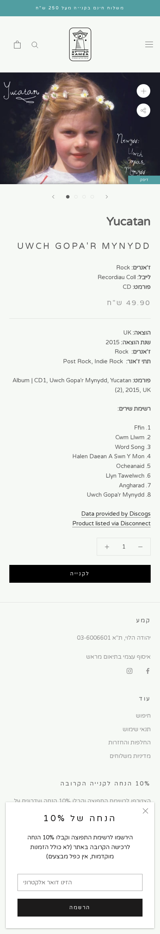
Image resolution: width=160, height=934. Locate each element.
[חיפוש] (34, 44)
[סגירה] (145, 811)
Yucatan (128, 221)
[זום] (143, 91)
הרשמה (80, 908)
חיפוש (143, 715)
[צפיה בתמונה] (68, 197)
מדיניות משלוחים (130, 756)
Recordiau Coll (116, 277)
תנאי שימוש (137, 729)
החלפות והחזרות (129, 742)
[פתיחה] (17, 44)
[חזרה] (53, 197)
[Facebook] (148, 671)
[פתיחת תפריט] (149, 44)
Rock (123, 267)
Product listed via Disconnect (111, 523)
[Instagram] (129, 671)
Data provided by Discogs (116, 513)
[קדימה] (107, 197)
